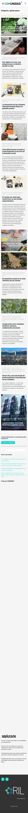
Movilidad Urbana (20, 369)
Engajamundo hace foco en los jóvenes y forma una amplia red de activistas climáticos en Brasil (13, 760)
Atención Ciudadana (7, 143)
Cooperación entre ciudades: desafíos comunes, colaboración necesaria (13, 326)
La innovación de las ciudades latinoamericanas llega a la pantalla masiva (13, 106)
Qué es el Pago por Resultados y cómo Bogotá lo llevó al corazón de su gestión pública (13, 29)
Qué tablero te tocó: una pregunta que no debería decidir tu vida (11, 64)
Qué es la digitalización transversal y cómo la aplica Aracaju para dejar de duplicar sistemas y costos (13, 474)
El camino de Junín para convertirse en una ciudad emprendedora (12, 199)
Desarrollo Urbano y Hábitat (9, 318)
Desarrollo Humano (15, 57)
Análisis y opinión (6, 57)
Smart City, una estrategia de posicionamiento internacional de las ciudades (13, 377)
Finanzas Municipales (18, 418)
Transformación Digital (16, 371)
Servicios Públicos (13, 319)
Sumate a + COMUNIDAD (8, 442)
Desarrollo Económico (7, 22)
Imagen (15, 420)
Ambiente (4, 272)
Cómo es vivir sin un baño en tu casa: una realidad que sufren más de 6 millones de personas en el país (12, 747)
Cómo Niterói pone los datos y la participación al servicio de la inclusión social (13, 151)
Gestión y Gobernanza (16, 100)
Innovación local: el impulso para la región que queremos (13, 245)
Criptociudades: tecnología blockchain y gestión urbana (13, 424)
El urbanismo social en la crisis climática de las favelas (13, 280)
